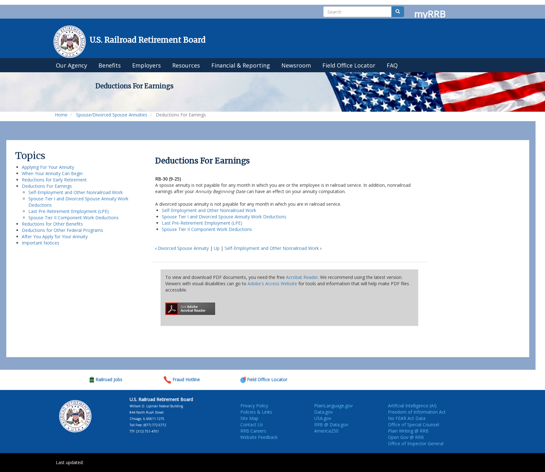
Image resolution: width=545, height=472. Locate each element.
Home (61, 115)
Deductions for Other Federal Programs (62, 230)
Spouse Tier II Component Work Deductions (73, 218)
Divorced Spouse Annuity (182, 248)
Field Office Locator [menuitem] (348, 65)
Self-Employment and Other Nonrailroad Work (75, 192)
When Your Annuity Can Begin (52, 173)
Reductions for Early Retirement (54, 180)
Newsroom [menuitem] (296, 65)
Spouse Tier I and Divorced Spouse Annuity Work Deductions (224, 217)
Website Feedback (259, 437)
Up (217, 248)
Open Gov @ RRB (406, 437)
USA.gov (322, 418)
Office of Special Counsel (413, 425)
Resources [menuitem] (186, 65)
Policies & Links (256, 412)
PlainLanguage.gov (333, 406)
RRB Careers (253, 431)
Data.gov (323, 412)
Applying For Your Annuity (48, 167)
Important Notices (40, 243)
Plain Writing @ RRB (408, 431)
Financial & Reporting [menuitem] (240, 65)
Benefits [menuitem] (109, 65)
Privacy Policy (254, 406)
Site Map (249, 418)
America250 (326, 431)
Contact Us (251, 425)
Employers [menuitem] (146, 65)
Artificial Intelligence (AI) (412, 406)
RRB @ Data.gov (331, 425)
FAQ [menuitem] (392, 65)
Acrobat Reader (302, 277)
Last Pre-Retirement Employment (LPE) (68, 211)
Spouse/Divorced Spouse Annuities (111, 115)
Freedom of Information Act (417, 412)
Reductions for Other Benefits (52, 224)
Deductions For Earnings (47, 186)
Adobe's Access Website (272, 283)
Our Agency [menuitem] (71, 65)
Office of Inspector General (415, 443)
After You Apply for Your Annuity (55, 236)
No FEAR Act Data (406, 418)
